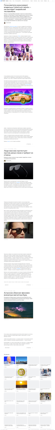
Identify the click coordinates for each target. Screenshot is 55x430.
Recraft (29, 61)
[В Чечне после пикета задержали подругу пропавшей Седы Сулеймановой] (9, 386)
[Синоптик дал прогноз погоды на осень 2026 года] (45, 398)
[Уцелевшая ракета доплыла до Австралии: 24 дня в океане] (33, 362)
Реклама (6, 429)
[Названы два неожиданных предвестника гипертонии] (33, 422)
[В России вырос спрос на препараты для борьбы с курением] (33, 386)
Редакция (29, 429)
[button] (18, 171)
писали (8, 141)
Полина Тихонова (8, 22)
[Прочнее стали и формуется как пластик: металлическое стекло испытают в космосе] (21, 410)
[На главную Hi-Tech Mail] (3, 1)
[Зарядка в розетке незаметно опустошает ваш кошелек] (33, 398)
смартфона (19, 268)
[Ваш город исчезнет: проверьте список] (33, 410)
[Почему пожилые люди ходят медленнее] (9, 410)
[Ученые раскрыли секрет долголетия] (33, 374)
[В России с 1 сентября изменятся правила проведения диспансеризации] (45, 374)
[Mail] (1, 1)
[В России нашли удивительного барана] (45, 386)
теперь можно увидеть (13, 26)
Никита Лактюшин (8, 160)
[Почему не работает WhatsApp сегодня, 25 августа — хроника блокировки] (45, 422)
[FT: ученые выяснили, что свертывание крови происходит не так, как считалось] (21, 422)
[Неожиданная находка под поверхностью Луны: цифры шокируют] (9, 422)
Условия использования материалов (35, 429)
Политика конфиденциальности (50, 429)
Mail (1, 429)
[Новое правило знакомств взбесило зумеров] (45, 410)
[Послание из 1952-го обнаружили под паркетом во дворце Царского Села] (45, 362)
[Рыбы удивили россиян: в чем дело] (9, 398)
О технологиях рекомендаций (43, 429)
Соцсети (10, 3)
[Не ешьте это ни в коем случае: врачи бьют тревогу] (21, 374)
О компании (3, 429)
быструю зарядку (28, 84)
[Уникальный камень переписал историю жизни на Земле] (9, 374)
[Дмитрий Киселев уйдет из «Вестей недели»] (9, 362)
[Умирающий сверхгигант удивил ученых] (21, 362)
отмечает (18, 182)
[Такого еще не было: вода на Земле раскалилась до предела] (21, 386)
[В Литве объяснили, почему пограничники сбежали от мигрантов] (21, 398)
